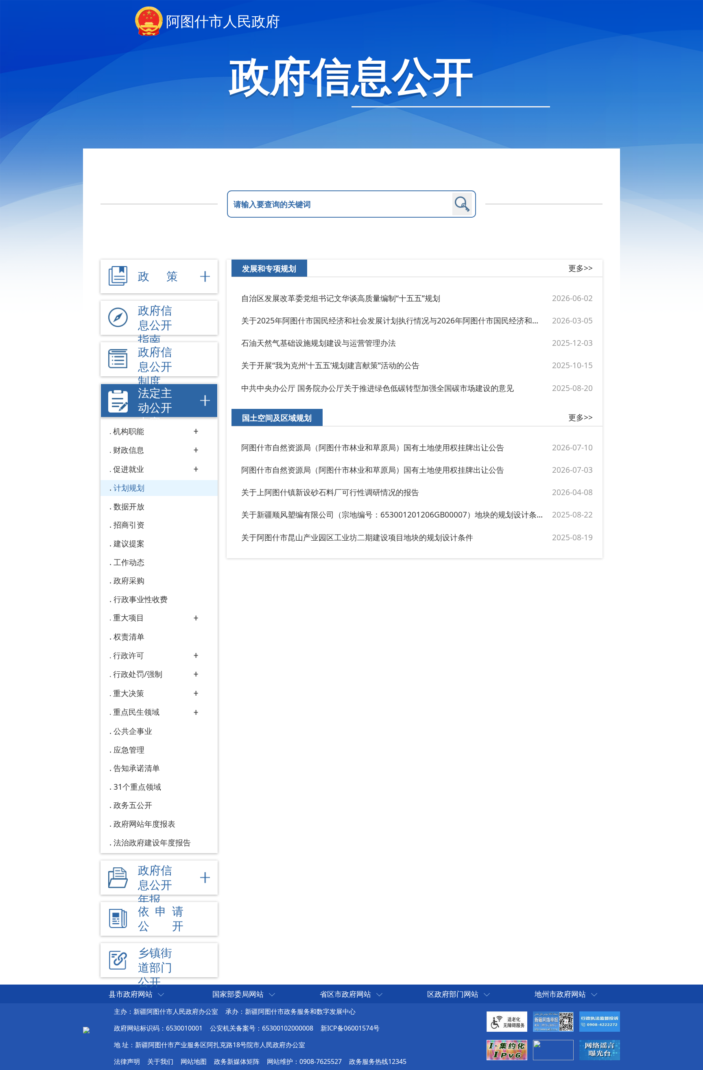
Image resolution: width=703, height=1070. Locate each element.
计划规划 (129, 487)
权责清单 (129, 636)
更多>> (580, 267)
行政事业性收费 (141, 599)
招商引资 (129, 524)
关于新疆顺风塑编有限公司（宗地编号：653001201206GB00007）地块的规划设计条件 (392, 514)
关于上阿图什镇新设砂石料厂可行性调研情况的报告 (330, 492)
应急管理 (129, 749)
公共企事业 (133, 730)
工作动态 (129, 562)
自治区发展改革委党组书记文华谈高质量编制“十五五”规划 (340, 298)
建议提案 (129, 543)
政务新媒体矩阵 (237, 1061)
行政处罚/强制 (137, 673)
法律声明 (127, 1061)
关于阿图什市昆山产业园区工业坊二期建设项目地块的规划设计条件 (357, 537)
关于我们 (160, 1061)
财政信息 (128, 449)
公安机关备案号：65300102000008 (261, 1028)
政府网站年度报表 (144, 823)
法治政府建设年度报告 (152, 842)
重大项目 (128, 617)
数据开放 (129, 506)
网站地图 (194, 1061)
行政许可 (128, 655)
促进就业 (128, 468)
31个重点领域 (137, 786)
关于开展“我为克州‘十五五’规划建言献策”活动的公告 (330, 365)
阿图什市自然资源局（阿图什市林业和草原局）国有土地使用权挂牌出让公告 (372, 447)
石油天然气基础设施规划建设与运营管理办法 (318, 342)
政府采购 (129, 580)
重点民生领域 (136, 711)
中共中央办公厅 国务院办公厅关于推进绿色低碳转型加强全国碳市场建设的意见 (377, 387)
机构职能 (128, 431)
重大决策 (128, 693)
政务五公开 (133, 804)
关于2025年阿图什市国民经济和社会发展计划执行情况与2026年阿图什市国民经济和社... (392, 320)
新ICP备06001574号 (350, 1028)
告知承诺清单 (137, 767)
